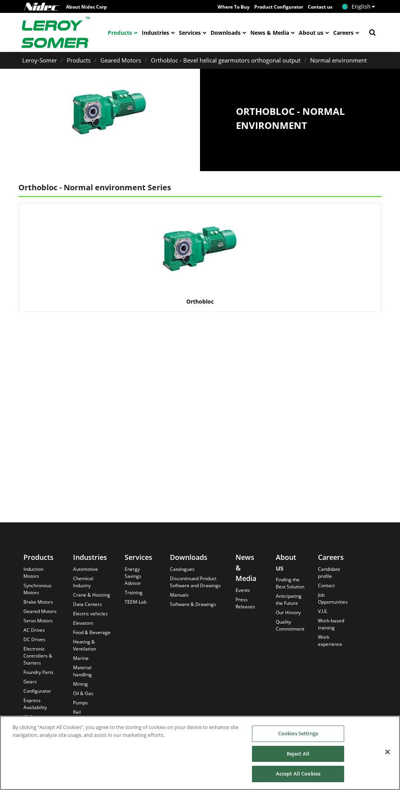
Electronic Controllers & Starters (37, 655)
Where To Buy (234, 7)
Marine (81, 658)
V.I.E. (323, 611)
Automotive (85, 569)
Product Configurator (278, 7)
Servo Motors (38, 620)
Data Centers (87, 604)
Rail (77, 712)
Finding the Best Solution (290, 583)
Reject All (298, 753)
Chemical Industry (83, 582)
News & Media (269, 32)
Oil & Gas (83, 693)
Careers (343, 32)
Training (134, 592)
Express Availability (35, 704)
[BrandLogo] (55, 32)
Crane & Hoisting (91, 595)
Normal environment (338, 60)
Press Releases (245, 603)
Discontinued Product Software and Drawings (195, 582)
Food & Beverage (92, 632)
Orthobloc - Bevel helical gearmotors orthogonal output (225, 60)
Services (190, 32)
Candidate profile (329, 572)
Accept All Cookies (298, 773)
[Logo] (41, 7)
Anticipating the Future (289, 599)
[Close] (387, 752)
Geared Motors (120, 60)
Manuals (179, 595)
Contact (326, 585)
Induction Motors (33, 572)
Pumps (80, 702)
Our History (288, 612)
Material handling (82, 671)
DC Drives (34, 639)
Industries (155, 32)
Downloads (226, 32)
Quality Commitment (290, 625)
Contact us (320, 7)
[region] (200, 753)
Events (243, 590)
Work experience (330, 640)
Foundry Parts (38, 672)
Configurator (37, 691)
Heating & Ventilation (84, 645)
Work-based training (331, 624)
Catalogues (182, 569)
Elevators (83, 623)
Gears (30, 681)
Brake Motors (38, 602)
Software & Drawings (193, 604)
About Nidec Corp (86, 7)
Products (120, 32)
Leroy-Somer (39, 60)
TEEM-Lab (135, 602)
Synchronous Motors (37, 589)
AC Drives (34, 630)
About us (311, 32)
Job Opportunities (333, 598)
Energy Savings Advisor (133, 576)
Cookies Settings (298, 733)
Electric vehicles (90, 613)
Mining (80, 684)
